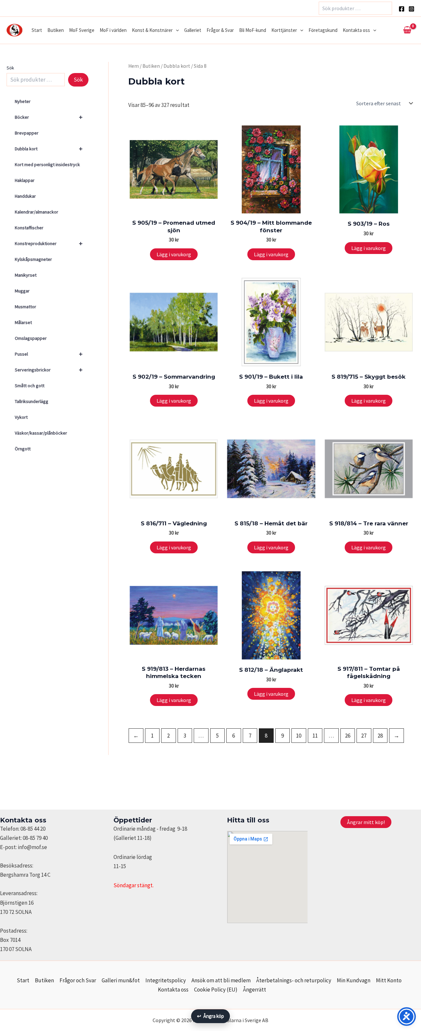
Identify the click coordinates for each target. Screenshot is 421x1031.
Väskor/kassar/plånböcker (41, 433)
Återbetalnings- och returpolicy (293, 980)
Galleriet (192, 30)
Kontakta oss (356, 30)
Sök (10, 68)
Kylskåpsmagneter (33, 259)
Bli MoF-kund (252, 30)
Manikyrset (26, 275)
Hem (133, 66)
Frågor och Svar (78, 980)
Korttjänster (284, 30)
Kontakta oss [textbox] (23, 820)
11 (315, 735)
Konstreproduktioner (49, 243)
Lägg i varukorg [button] (174, 254)
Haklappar (25, 180)
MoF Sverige (81, 30)
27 (363, 735)
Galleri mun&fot (121, 980)
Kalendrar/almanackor (36, 212)
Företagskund (323, 30)
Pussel (49, 354)
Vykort (21, 417)
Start (37, 30)
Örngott (23, 449)
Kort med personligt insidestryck (47, 164)
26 (347, 735)
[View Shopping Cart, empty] (407, 30)
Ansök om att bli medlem (221, 980)
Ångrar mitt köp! (366, 822)
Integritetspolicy (165, 980)
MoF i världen (113, 30)
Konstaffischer (29, 228)
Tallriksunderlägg (31, 401)
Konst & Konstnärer (152, 30)
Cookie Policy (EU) (215, 989)
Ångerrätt (254, 989)
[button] (176, 30)
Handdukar (25, 196)
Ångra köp (210, 1016)
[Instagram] (411, 9)
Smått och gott (29, 386)
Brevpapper (26, 133)
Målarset (23, 322)
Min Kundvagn (353, 980)
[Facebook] (402, 9)
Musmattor (25, 307)
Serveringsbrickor (49, 369)
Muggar (22, 291)
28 (380, 735)
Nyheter (23, 101)
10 (298, 735)
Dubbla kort (49, 148)
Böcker (49, 117)
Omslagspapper (31, 338)
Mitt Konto (389, 980)
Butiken (55, 30)
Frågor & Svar (220, 30)
